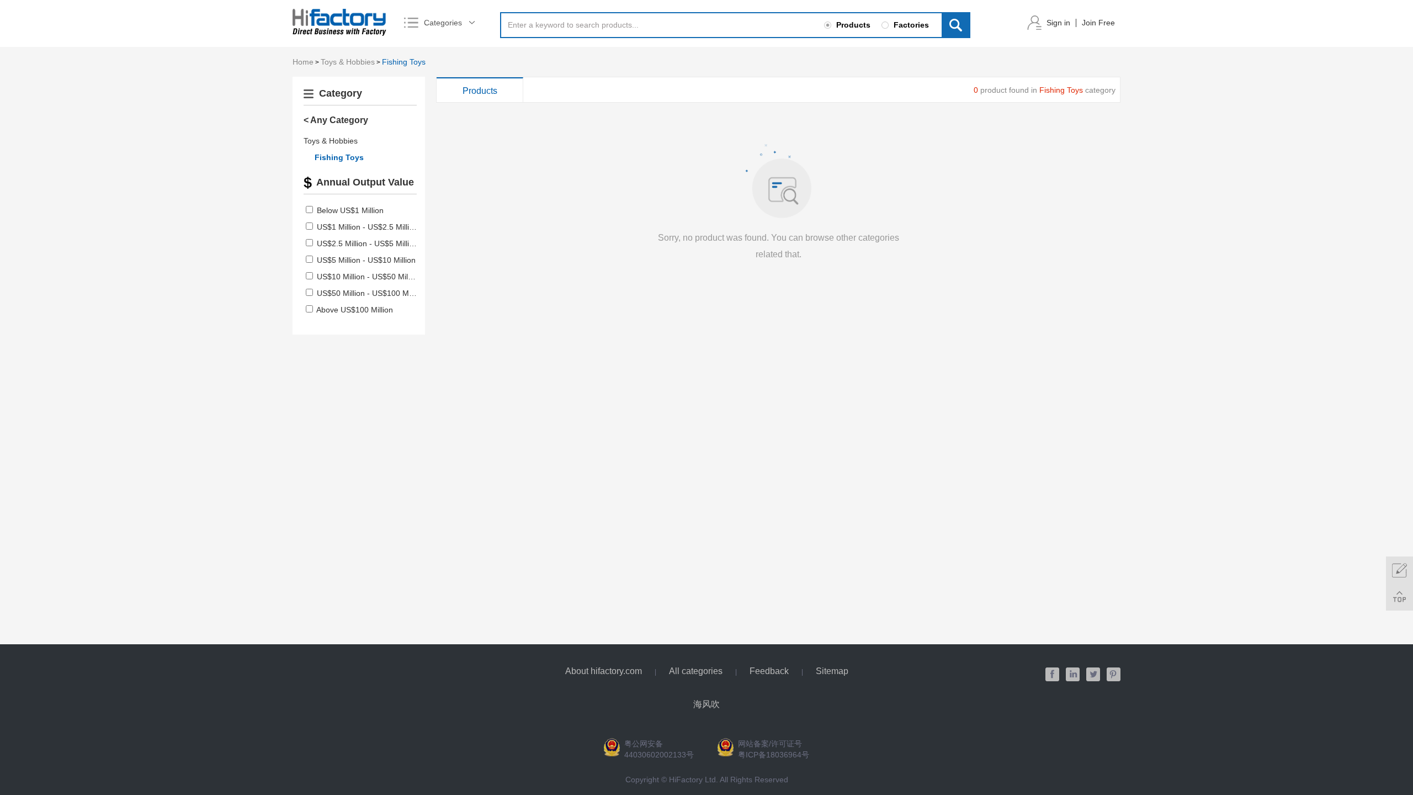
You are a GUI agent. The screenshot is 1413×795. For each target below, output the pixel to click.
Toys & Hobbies (348, 61)
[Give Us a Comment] (1399, 570)
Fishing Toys (404, 61)
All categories (696, 671)
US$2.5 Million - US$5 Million (367, 243)
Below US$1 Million (350, 210)
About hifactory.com (603, 671)
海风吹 (706, 704)
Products (480, 91)
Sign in (1058, 22)
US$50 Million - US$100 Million (370, 293)
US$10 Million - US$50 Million (368, 276)
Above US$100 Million (354, 309)
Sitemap (832, 671)
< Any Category (336, 120)
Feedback (769, 671)
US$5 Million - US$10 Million (366, 260)
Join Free (1098, 22)
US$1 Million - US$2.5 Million (367, 226)
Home (303, 61)
